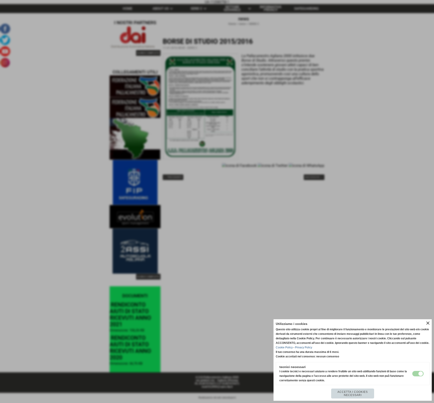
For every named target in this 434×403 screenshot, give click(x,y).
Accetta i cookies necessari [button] (352, 393)
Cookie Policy (284, 347)
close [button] (428, 323)
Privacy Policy (303, 347)
